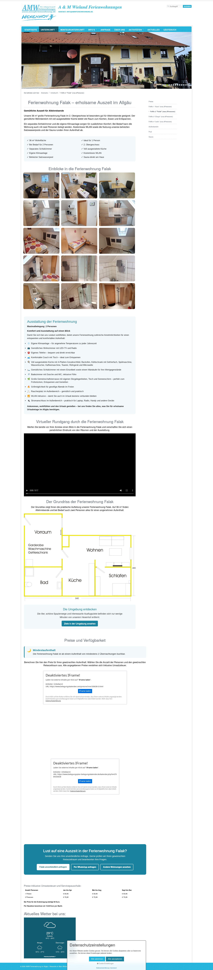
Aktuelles (153, 29)
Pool (150, 132)
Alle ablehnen (97, 959)
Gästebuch (169, 29)
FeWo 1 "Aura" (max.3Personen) (160, 106)
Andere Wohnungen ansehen (117, 867)
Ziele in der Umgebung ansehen (80, 623)
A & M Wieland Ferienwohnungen (90, 7)
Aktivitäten (135, 29)
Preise (151, 101)
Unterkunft (48, 29)
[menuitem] (31, 29)
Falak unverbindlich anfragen (53, 867)
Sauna (151, 137)
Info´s (91, 29)
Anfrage (105, 29)
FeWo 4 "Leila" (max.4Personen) (160, 121)
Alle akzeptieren (115, 959)
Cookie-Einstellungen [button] (106, 963)
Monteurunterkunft (72, 29)
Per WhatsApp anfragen (85, 867)
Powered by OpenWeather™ (50, 956)
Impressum (113, 968)
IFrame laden (85, 691)
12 (186, 85)
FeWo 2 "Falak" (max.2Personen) (162, 111)
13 (188, 85)
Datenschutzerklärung (53, 701)
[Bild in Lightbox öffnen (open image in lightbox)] (41, 185)
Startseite (31, 29)
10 (181, 85)
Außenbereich (153, 126)
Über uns (119, 29)
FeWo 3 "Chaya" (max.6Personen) (161, 116)
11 (184, 85)
